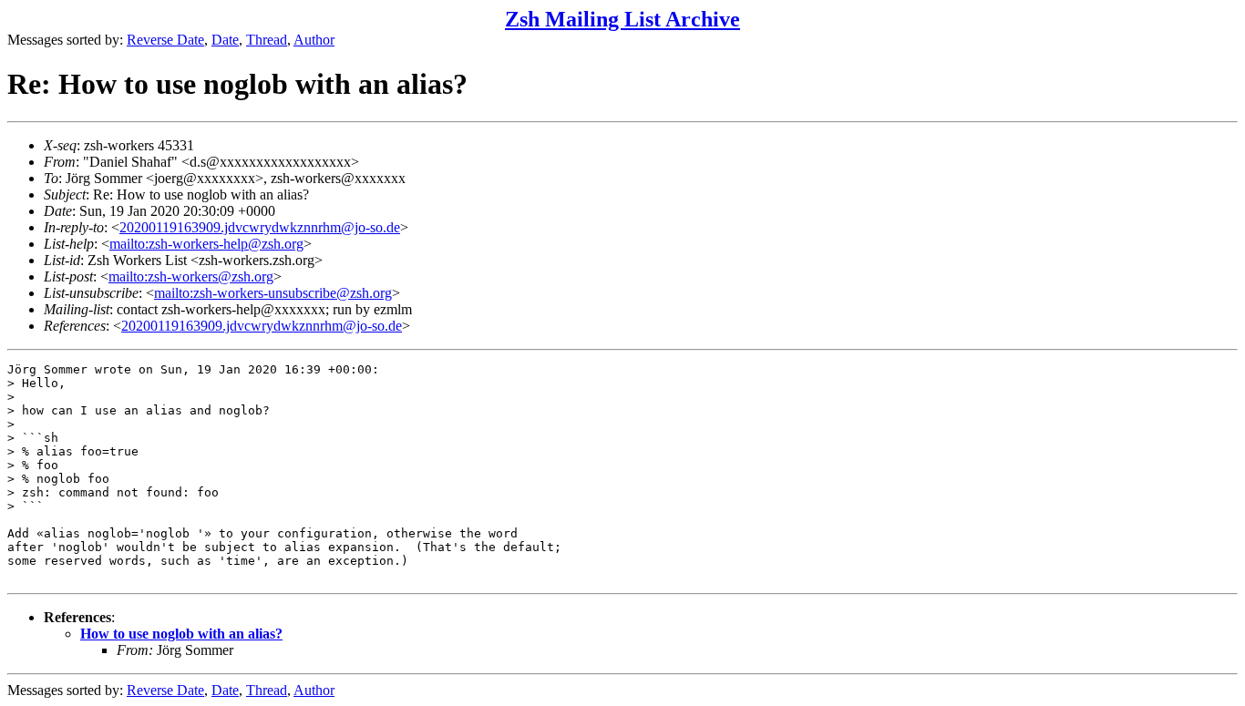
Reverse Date (165, 39)
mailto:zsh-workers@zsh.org (190, 276)
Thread (266, 39)
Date (225, 39)
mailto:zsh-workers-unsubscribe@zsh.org (273, 293)
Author (313, 39)
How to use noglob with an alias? (181, 633)
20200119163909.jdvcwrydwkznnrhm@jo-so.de (259, 227)
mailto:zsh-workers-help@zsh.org (206, 243)
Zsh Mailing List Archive (622, 19)
